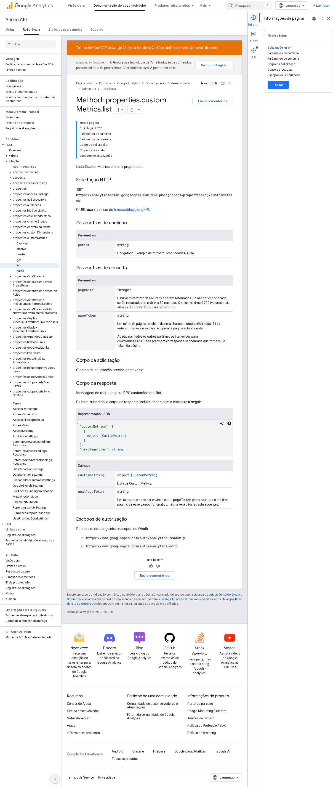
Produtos (105, 83)
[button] (30, 145)
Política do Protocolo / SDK (206, 725)
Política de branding (201, 733)
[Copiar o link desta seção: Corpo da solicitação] (124, 360)
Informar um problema (83, 733)
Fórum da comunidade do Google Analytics (151, 716)
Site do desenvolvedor (83, 711)
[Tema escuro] (229, 423)
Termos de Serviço (200, 718)
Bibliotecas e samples (65, 29)
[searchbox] (30, 44)
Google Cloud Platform (191, 751)
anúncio (183, 48)
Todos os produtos (125, 759)
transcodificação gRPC (132, 209)
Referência (31, 29)
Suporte (97, 29)
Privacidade (106, 777)
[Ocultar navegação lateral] (55, 778)
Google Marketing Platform (207, 711)
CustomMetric (113, 435)
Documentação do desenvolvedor (119, 5)
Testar (278, 85)
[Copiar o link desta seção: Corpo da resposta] (120, 383)
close (328, 18)
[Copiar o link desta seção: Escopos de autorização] (131, 519)
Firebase (159, 751)
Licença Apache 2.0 (174, 599)
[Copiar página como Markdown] (132, 110)
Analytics (42, 6)
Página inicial (84, 83)
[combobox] (249, 5)
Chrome (138, 751)
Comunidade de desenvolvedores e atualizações (152, 705)
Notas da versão (78, 718)
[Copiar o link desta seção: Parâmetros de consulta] (131, 268)
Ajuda (71, 725)
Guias (10, 29)
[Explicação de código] (222, 423)
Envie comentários (212, 101)
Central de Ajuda (79, 703)
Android (117, 751)
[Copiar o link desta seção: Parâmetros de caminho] (131, 223)
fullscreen (321, 18)
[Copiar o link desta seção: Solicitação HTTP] (115, 180)
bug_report (314, 18)
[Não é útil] (229, 83)
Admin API (16, 20)
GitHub (156, 48)
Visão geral (76, 5)
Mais (203, 5)
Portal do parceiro (200, 703)
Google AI (223, 751)
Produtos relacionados (172, 5)
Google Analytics (128, 83)
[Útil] (222, 83)
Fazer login (322, 5)
